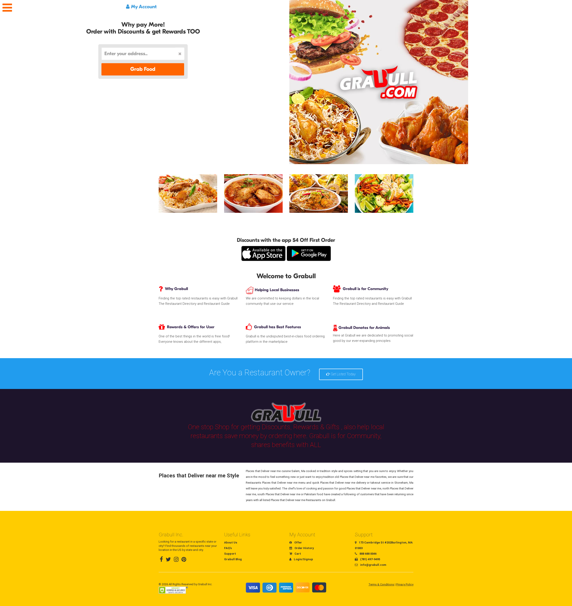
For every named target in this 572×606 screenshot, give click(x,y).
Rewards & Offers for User (190, 327)
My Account (143, 7)
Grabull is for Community (365, 288)
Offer (298, 542)
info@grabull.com (373, 564)
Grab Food (142, 69)
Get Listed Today (343, 374)
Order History (304, 548)
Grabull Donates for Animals (363, 327)
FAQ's (228, 548)
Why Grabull (176, 288)
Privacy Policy (404, 584)
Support (230, 553)
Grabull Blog (233, 559)
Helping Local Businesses (276, 290)
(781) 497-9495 (370, 559)
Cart (297, 553)
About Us (230, 542)
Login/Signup (303, 559)
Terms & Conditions (381, 584)
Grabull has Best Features (277, 327)
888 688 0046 (367, 553)
